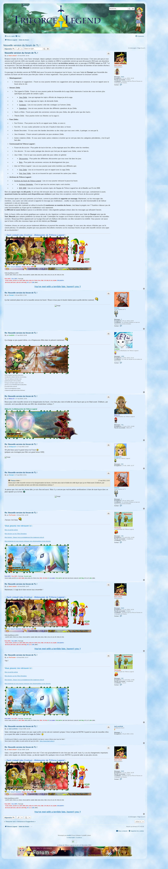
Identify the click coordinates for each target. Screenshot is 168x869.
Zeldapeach (117, 457)
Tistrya (13, 480)
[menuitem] (17, 36)
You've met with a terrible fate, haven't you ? (57, 286)
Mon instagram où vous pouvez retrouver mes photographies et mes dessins (28, 541)
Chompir (116, 308)
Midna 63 (117, 415)
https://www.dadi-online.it (47, 741)
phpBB (69, 835)
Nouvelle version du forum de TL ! (21, 45)
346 (122, 536)
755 (122, 424)
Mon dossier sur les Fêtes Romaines (16, 533)
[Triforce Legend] (56, 18)
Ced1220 (117, 349)
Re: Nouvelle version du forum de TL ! (21, 293)
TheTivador (117, 527)
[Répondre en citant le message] (108, 53)
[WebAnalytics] (74, 841)
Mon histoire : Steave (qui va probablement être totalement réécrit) (24, 537)
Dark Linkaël (118, 65)
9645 (122, 76)
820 (122, 464)
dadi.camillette (118, 726)
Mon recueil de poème (11, 530)
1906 (122, 356)
